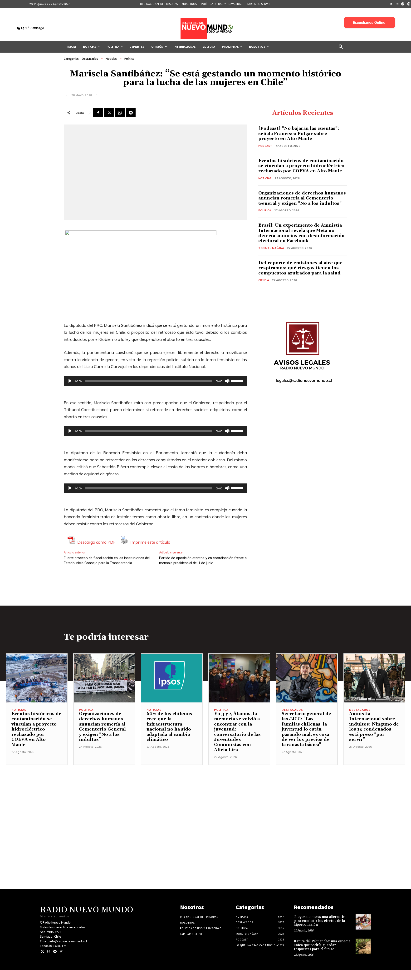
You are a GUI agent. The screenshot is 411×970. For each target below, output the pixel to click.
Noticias (111, 59)
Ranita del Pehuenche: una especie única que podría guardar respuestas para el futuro (322, 945)
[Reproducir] (70, 381)
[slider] (238, 380)
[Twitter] (391, 4)
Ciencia (263, 280)
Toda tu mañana (271, 248)
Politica (129, 59)
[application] (155, 381)
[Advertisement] (205, 798)
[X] (109, 112)
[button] (341, 47)
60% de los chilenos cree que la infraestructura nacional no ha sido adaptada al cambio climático (169, 726)
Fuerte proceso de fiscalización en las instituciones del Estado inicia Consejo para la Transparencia (107, 560)
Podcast (265, 146)
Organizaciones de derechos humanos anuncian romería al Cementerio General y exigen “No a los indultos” (302, 198)
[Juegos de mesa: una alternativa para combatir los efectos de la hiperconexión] (363, 922)
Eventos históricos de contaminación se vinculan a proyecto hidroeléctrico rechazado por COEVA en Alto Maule (301, 166)
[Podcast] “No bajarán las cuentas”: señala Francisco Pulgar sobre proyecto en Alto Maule (298, 133)
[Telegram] (403, 4)
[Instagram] (397, 4)
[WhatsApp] (120, 112)
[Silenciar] (227, 381)
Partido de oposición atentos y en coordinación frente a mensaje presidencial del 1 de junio (203, 560)
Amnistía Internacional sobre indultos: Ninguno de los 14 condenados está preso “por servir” (374, 726)
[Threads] (61, 951)
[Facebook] (98, 112)
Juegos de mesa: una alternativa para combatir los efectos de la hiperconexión (320, 921)
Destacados (90, 59)
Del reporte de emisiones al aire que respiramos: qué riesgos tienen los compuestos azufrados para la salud (300, 268)
